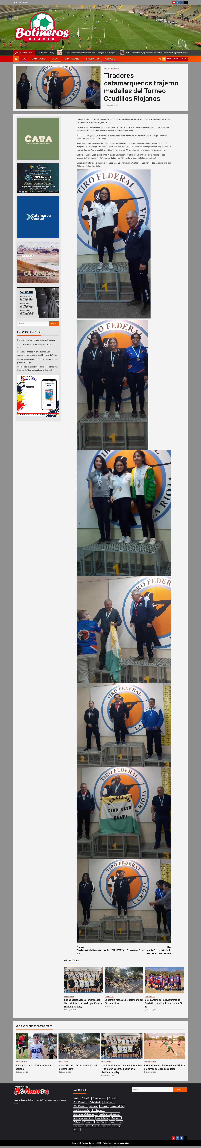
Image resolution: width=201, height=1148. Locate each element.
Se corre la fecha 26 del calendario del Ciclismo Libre (168, 53)
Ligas (54, 59)
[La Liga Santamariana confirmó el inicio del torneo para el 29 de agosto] (164, 1046)
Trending (116, 1126)
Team (119, 1122)
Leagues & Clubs (117, 1106)
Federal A (85, 1098)
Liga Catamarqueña (81, 1110)
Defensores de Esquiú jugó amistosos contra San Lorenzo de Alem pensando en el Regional (61, 53)
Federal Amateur (21, 1061)
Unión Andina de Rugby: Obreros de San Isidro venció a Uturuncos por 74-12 (164, 1003)
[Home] (16, 59)
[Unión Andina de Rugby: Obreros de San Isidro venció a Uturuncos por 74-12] (164, 980)
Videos (76, 1130)
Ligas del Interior (150, 1061)
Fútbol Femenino (71, 59)
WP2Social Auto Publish (91, 1147)
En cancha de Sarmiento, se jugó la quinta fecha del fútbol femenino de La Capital (149, 950)
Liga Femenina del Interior (83, 1118)
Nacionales (116, 1118)
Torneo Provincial (92, 1126)
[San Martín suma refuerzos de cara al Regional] (36, 1046)
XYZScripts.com (112, 1147)
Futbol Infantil (95, 1102)
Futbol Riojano (109, 1102)
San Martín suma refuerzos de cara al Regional (122, 53)
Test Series (78, 1126)
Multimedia (109, 59)
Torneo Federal (38, 59)
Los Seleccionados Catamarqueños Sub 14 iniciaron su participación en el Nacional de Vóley (83, 1003)
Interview (104, 1106)
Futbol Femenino (80, 1102)
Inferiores (93, 1106)
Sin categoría (102, 1122)
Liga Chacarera (97, 1110)
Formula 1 (112, 1098)
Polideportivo (92, 59)
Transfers (106, 1126)
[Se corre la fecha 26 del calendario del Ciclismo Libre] (124, 980)
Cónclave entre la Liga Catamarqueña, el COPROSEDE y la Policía (100, 950)
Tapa (23, 59)
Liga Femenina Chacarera (109, 1114)
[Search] (160, 59)
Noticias (107, 68)
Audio (76, 1098)
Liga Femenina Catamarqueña (85, 1114)
